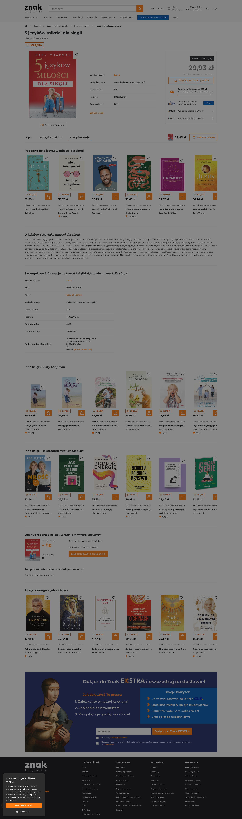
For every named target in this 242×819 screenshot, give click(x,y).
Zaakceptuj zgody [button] (23, 805)
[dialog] (24, 794)
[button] (24, 811)
